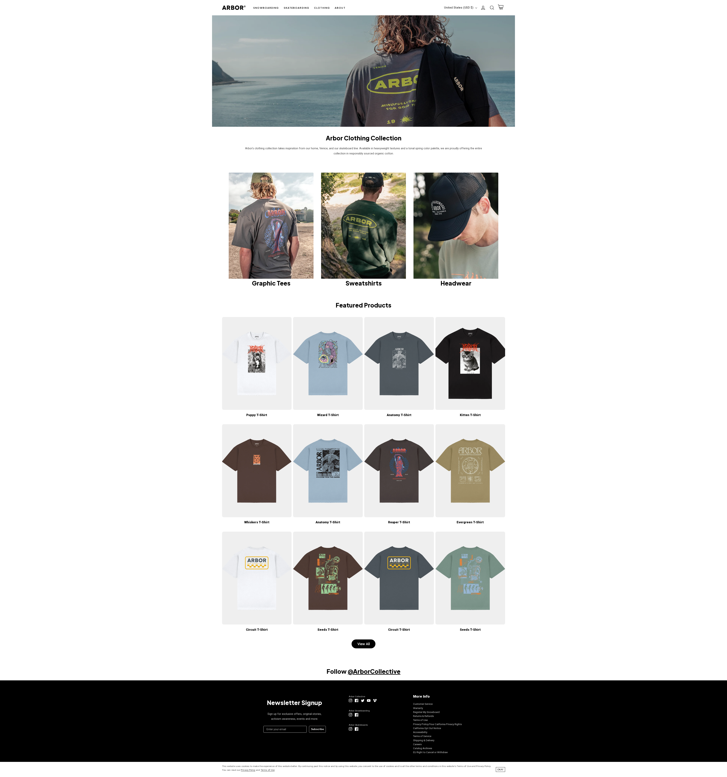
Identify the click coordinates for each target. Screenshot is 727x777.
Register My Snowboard (426, 712)
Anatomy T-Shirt (399, 415)
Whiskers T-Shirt (256, 522)
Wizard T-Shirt (328, 415)
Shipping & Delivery (423, 740)
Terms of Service (422, 736)
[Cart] (500, 8)
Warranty (418, 708)
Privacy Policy (248, 770)
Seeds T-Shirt (327, 629)
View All (363, 644)
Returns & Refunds (423, 716)
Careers (417, 744)
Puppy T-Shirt (256, 415)
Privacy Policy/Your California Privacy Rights (437, 724)
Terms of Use (420, 720)
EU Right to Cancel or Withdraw (430, 752)
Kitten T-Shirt (470, 415)
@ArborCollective (374, 671)
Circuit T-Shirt (257, 629)
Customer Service (423, 704)
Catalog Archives (422, 748)
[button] (266, 8)
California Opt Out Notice (427, 728)
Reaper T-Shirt (399, 522)
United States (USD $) (458, 7)
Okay (500, 769)
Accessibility (420, 732)
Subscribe (317, 729)
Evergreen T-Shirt (470, 522)
